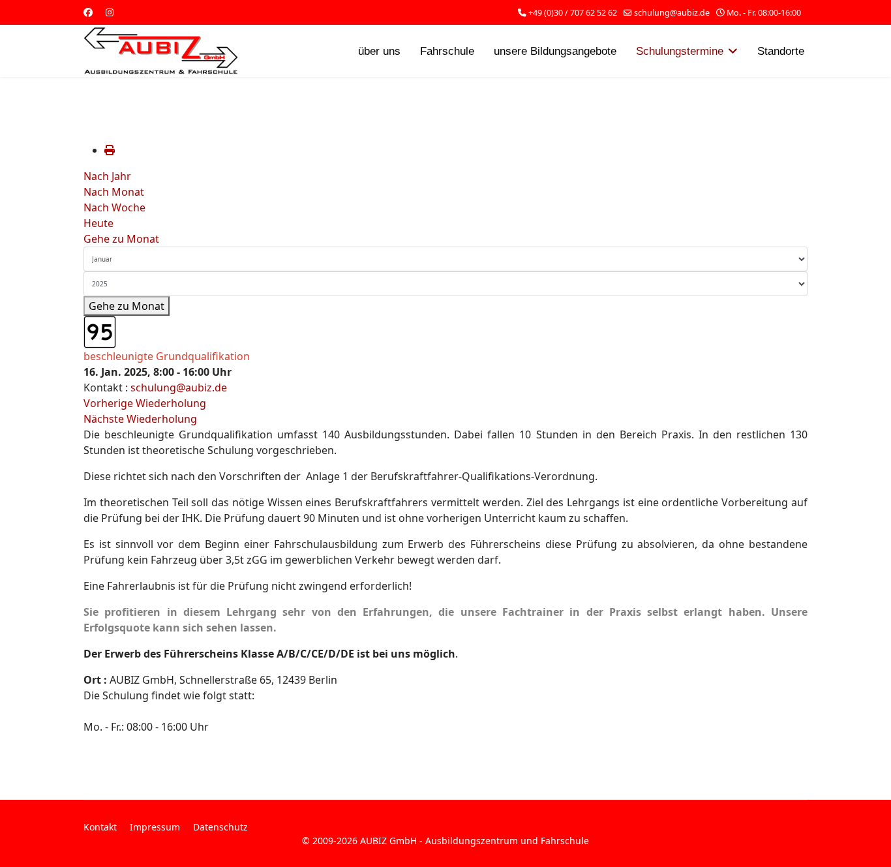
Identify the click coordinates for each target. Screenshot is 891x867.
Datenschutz (220, 827)
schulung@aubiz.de (672, 12)
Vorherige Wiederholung (144, 403)
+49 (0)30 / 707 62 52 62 (572, 12)
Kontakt (100, 827)
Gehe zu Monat (121, 239)
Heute (98, 223)
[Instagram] (109, 12)
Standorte (780, 51)
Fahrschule (447, 51)
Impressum (155, 827)
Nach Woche (114, 207)
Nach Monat (113, 192)
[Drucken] (109, 150)
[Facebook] (88, 12)
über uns (379, 51)
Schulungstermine (679, 51)
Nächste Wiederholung (140, 419)
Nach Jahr (107, 176)
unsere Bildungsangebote (555, 51)
